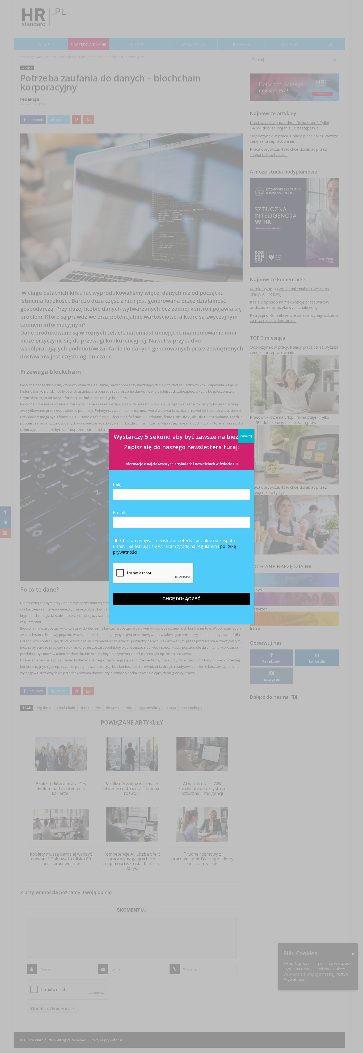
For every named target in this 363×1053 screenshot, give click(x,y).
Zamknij (246, 436)
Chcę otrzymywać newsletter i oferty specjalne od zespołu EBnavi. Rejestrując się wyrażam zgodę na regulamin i (174, 546)
